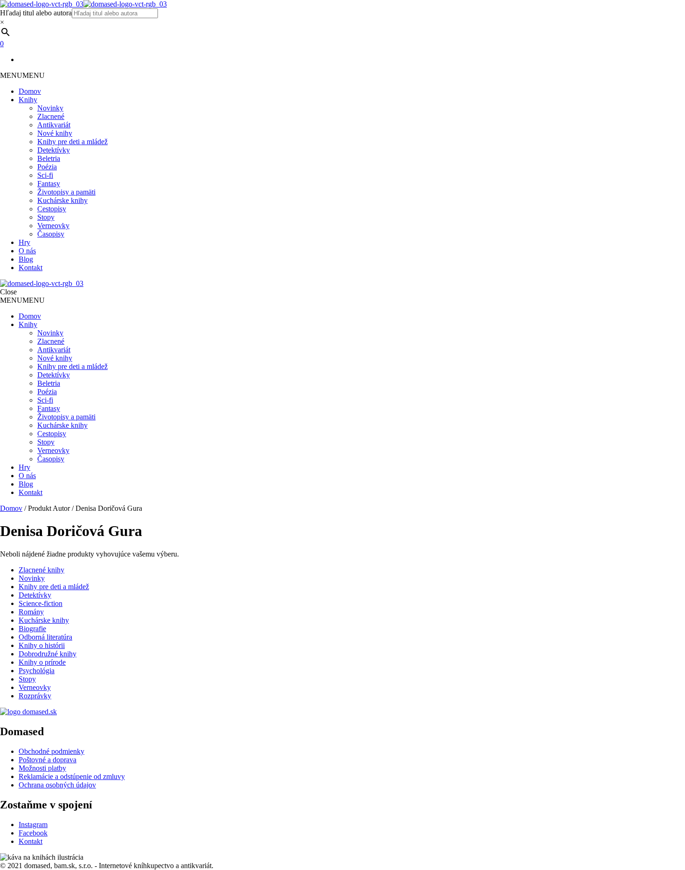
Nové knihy (54, 133)
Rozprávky (35, 696)
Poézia (47, 167)
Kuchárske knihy (62, 200)
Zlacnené (50, 116)
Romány (31, 612)
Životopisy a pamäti (66, 192)
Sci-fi (45, 175)
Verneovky (53, 226)
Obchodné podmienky (51, 751)
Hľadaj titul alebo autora (36, 13)
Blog (26, 259)
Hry (24, 242)
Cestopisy (51, 209)
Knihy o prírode (42, 662)
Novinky (50, 108)
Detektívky (53, 150)
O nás (27, 251)
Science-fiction (40, 603)
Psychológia (37, 671)
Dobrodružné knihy (47, 654)
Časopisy (50, 234)
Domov (30, 91)
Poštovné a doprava (47, 760)
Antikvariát (53, 125)
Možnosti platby (42, 768)
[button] (22, 75)
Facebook (33, 833)
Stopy (46, 217)
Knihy (28, 100)
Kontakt (30, 267)
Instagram (33, 824)
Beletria (48, 158)
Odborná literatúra (45, 637)
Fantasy (48, 184)
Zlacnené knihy (41, 570)
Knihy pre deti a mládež (72, 142)
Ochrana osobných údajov (57, 785)
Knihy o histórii (42, 645)
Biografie (32, 629)
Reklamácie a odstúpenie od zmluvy (72, 776)
